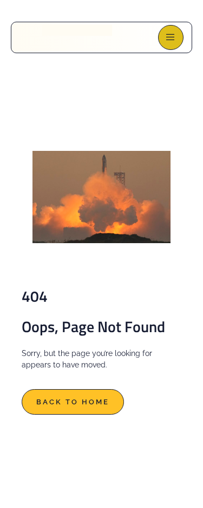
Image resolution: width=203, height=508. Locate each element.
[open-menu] (171, 37)
